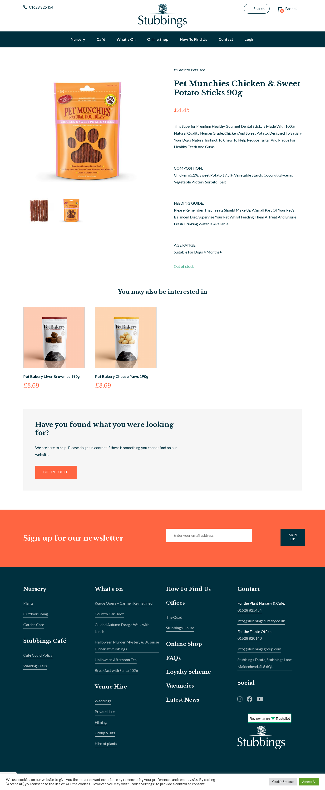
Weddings (103, 701)
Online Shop (184, 644)
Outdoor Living (35, 614)
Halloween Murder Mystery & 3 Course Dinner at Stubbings (127, 645)
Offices (175, 603)
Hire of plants (106, 743)
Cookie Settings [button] (283, 782)
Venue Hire (111, 687)
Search (259, 8)
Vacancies (180, 686)
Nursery (34, 589)
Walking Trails (35, 665)
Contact (248, 589)
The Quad (174, 617)
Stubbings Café (44, 641)
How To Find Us (188, 589)
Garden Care (33, 624)
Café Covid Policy (38, 655)
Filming (101, 722)
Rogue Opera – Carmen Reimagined (124, 603)
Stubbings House (180, 627)
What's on (109, 589)
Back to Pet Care (191, 69)
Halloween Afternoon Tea (116, 659)
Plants (28, 603)
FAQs (173, 658)
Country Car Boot (109, 614)
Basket (289, 9)
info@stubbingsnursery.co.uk (261, 620)
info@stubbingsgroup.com (259, 649)
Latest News (182, 700)
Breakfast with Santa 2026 (116, 670)
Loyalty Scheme (188, 672)
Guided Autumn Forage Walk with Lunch (122, 628)
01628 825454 (41, 7)
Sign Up (293, 537)
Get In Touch (56, 472)
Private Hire (105, 711)
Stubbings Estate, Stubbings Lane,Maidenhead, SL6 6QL (264, 663)
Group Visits (105, 732)
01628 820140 (249, 638)
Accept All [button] (309, 782)
